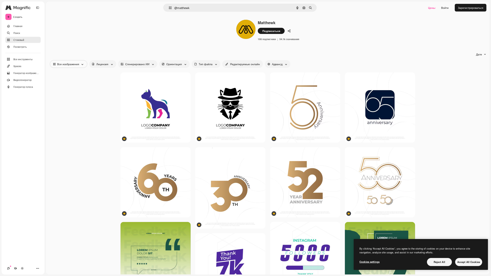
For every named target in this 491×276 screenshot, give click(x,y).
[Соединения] (8, 268)
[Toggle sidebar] (38, 8)
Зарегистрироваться (470, 8)
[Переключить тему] (22, 268)
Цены (431, 8)
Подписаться (271, 31)
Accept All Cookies (468, 262)
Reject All (439, 262)
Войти (445, 8)
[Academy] (15, 268)
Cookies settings (369, 262)
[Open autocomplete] (168, 7)
